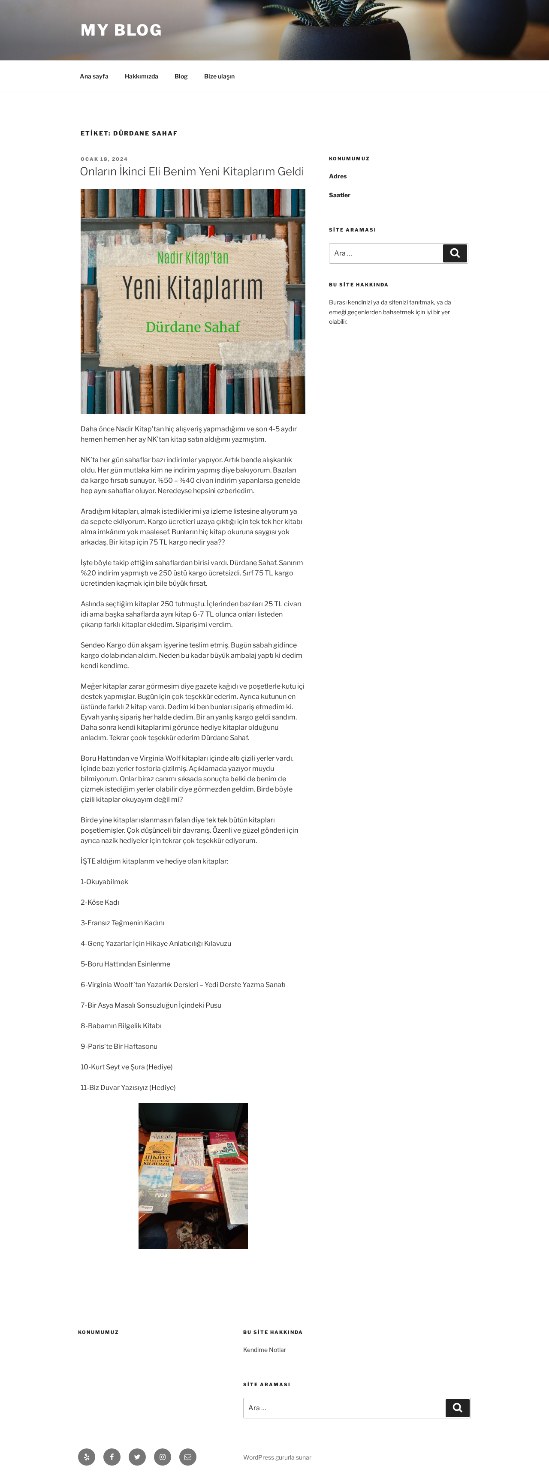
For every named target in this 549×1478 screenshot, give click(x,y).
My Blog (122, 30)
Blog (181, 76)
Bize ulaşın (219, 76)
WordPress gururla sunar (277, 1457)
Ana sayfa (94, 76)
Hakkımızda (141, 76)
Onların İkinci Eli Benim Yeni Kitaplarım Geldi (192, 171)
